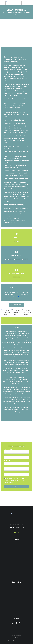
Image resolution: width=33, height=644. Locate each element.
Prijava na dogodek (16, 305)
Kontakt (16, 637)
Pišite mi (16, 532)
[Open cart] (30, 2)
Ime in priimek (8, 449)
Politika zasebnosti (16, 635)
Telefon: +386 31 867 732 (16, 528)
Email (5, 472)
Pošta (6, 466)
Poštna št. (7, 460)
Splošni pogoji (16, 634)
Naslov (6, 455)
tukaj (18, 297)
